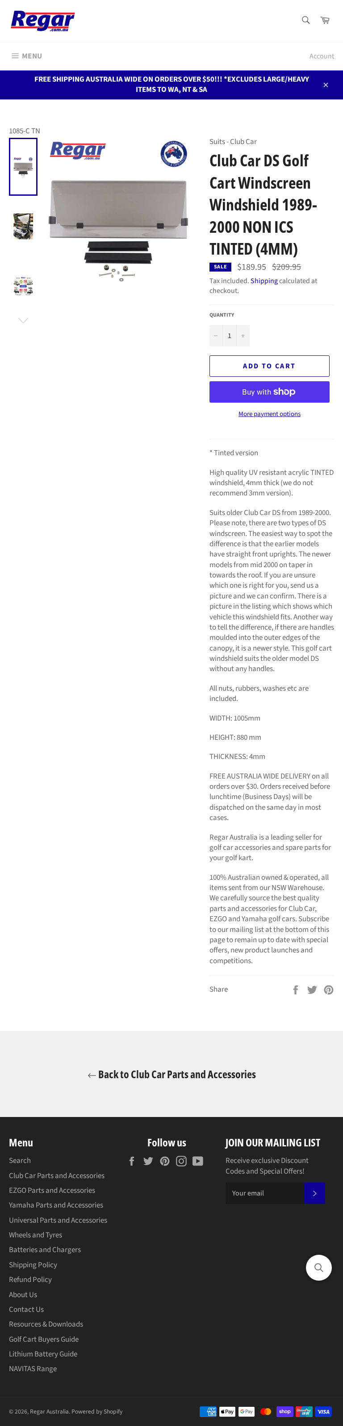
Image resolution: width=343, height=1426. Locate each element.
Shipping (264, 281)
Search (20, 1160)
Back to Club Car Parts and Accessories (176, 1074)
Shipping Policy (33, 1265)
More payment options (269, 414)
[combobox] (305, 21)
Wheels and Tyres (35, 1235)
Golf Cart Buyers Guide (44, 1339)
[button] (319, 1268)
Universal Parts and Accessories (58, 1220)
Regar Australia (49, 1411)
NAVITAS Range (33, 1369)
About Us (23, 1295)
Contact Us (26, 1309)
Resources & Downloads (46, 1324)
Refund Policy (30, 1279)
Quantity (221, 315)
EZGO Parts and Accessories (52, 1190)
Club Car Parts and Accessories (57, 1175)
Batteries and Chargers (45, 1250)
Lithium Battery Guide (43, 1354)
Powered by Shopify (96, 1411)
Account (322, 56)
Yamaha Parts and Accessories (56, 1205)
